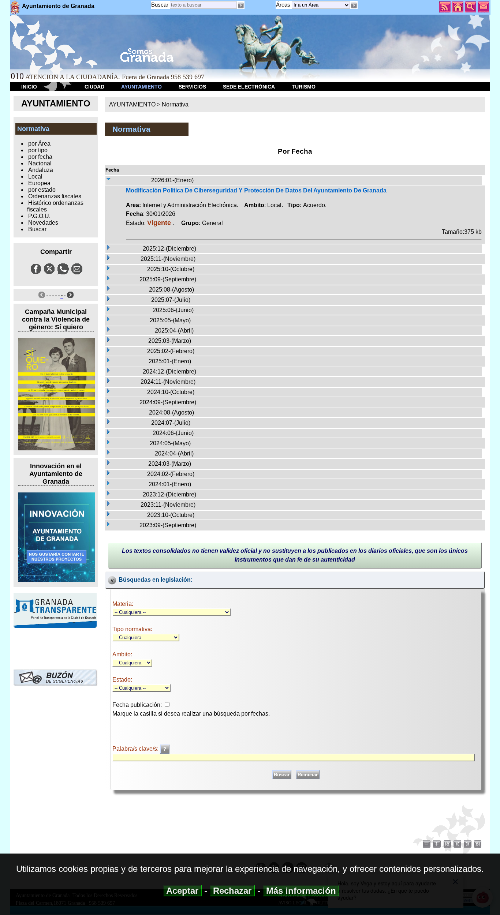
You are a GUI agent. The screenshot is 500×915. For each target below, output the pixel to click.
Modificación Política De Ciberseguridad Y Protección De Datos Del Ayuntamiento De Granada (256, 190)
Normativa (175, 104)
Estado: (122, 679)
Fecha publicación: (137, 705)
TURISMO (304, 87)
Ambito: (122, 654)
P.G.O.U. (39, 216)
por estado (42, 190)
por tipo (38, 150)
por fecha (40, 157)
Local (35, 176)
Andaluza (40, 170)
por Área (39, 143)
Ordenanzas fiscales (54, 196)
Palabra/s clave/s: (136, 749)
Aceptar (182, 891)
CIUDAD (94, 87)
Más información (301, 891)
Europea (39, 183)
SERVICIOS (192, 87)
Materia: (122, 604)
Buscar (159, 4)
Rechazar (232, 891)
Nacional (40, 163)
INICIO (29, 87)
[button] (354, 5)
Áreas (284, 4)
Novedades (43, 223)
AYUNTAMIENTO (141, 87)
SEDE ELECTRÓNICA (249, 87)
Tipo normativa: (132, 629)
